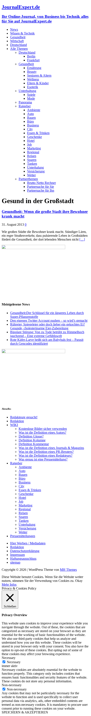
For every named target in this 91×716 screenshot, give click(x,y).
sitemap (15, 562)
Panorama (25, 102)
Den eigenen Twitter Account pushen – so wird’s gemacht (48, 320)
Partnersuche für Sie (40, 186)
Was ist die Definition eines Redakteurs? (45, 455)
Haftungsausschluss (23, 558)
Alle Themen (19, 48)
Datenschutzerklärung (24, 551)
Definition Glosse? (31, 436)
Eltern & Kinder (38, 83)
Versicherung (36, 171)
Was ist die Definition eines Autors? (42, 432)
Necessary (14, 662)
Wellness (33, 79)
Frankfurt (33, 60)
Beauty (32, 71)
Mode (31, 98)
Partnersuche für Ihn (40, 190)
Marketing (34, 148)
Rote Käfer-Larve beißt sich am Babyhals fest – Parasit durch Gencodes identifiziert (46, 341)
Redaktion (17, 421)
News (14, 29)
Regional (33, 152)
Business (33, 125)
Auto (30, 114)
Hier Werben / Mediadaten (28, 543)
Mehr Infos (9, 584)
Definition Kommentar (34, 444)
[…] (82, 239)
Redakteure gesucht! (23, 417)
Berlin (31, 56)
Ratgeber (25, 106)
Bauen (31, 117)
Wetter (31, 175)
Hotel (30, 140)
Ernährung (34, 68)
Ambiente (33, 110)
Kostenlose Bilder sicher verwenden (43, 428)
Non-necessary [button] (12, 685)
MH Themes (68, 569)
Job (29, 144)
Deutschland (18, 45)
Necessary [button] (8, 658)
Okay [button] (79, 581)
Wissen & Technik (22, 33)
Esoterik (32, 87)
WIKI (14, 425)
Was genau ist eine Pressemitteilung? (43, 459)
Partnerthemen (28, 179)
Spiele (31, 94)
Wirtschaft (17, 41)
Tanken (32, 163)
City (30, 129)
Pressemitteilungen (22, 536)
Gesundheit (17, 37)
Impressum (17, 555)
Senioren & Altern (39, 75)
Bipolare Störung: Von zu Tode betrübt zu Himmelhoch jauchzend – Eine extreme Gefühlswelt (47, 334)
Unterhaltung (27, 91)
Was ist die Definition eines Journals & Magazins (51, 448)
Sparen (31, 160)
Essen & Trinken (38, 133)
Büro (30, 121)
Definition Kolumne (32, 440)
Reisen (31, 156)
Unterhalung (35, 167)
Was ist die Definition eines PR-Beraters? (46, 451)
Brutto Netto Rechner (41, 183)
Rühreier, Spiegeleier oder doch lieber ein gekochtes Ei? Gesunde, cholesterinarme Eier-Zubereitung (47, 326)
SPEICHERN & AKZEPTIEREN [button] (25, 712)
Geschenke (34, 137)
